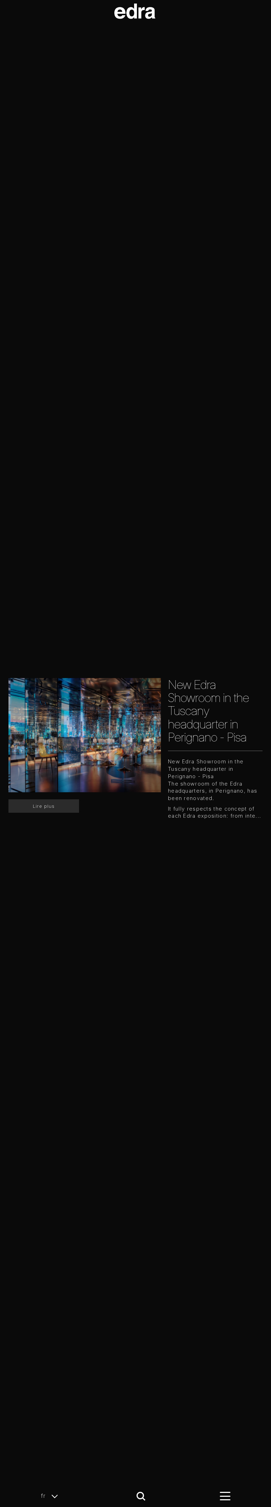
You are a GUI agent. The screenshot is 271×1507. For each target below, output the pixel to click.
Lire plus (44, 806)
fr (44, 1495)
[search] (141, 1496)
